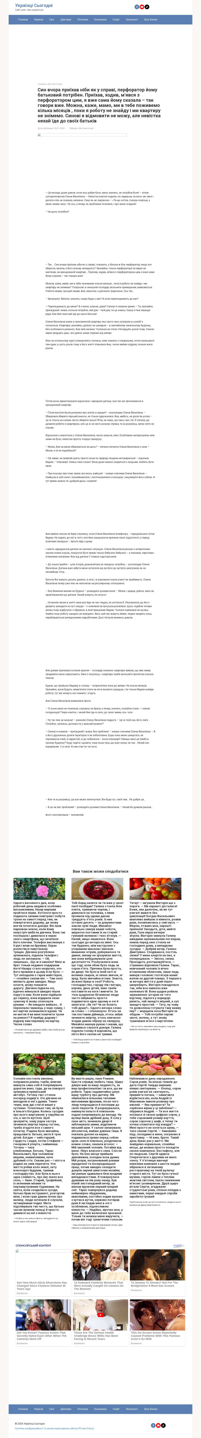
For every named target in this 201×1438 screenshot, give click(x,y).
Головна (23, 19)
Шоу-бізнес (151, 19)
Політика (82, 19)
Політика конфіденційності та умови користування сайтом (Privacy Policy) (54, 1428)
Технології (132, 19)
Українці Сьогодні (34, 5)
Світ (51, 19)
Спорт (116, 19)
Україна (38, 19)
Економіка (100, 19)
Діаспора (65, 19)
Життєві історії (86, 128)
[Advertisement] (100, 51)
